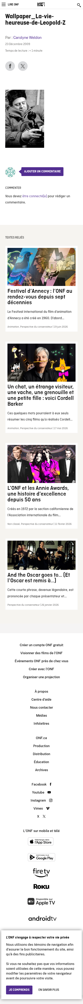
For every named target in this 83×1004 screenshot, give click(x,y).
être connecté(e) (34, 196)
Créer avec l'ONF (41, 669)
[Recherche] (79, 5)
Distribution (41, 754)
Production (41, 746)
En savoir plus (48, 990)
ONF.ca (41, 738)
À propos (41, 691)
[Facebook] (10, 66)
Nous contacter (41, 707)
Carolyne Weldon (27, 37)
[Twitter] (23, 66)
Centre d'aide (41, 699)
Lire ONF (13, 4)
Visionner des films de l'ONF (41, 653)
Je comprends (19, 990)
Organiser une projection (41, 677)
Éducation (41, 762)
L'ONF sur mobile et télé (41, 831)
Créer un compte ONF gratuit (41, 645)
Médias (41, 715)
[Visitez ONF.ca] (48, 4)
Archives (41, 770)
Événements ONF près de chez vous (41, 661)
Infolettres (41, 723)
